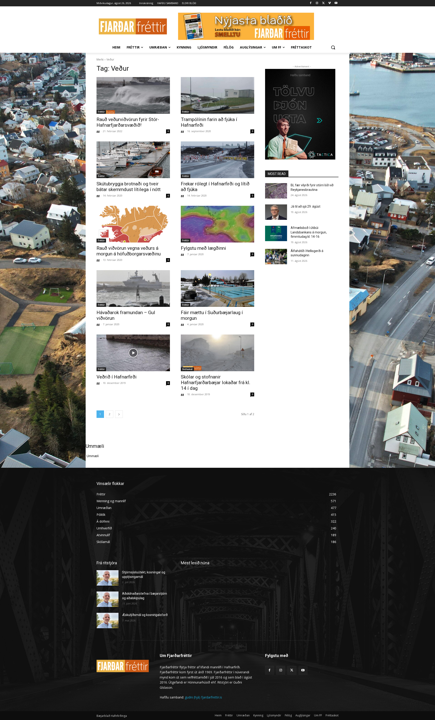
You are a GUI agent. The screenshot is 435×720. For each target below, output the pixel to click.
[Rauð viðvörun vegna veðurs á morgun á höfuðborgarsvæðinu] (133, 224)
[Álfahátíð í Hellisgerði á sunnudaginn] (276, 256)
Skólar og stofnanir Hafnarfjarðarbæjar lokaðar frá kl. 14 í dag (215, 382)
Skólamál (187, 369)
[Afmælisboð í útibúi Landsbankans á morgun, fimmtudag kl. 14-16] (276, 233)
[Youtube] (335, 3)
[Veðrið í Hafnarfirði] (133, 353)
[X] (323, 3)
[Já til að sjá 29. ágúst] (276, 212)
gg (98, 131)
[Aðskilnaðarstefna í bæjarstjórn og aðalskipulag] (107, 599)
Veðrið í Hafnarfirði (117, 377)
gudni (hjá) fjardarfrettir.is (203, 697)
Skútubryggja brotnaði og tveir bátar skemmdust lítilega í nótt (129, 186)
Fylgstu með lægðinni (203, 248)
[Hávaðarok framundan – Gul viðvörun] (133, 288)
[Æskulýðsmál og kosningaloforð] (107, 620)
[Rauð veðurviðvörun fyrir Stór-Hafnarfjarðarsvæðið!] (133, 95)
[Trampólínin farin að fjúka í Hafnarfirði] (217, 95)
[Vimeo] (329, 3)
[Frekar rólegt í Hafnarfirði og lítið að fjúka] (217, 159)
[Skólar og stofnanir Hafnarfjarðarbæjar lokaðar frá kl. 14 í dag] (217, 353)
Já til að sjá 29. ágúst (305, 206)
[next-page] (119, 414)
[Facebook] (310, 3)
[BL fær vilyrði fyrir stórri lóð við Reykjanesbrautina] (276, 191)
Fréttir (101, 111)
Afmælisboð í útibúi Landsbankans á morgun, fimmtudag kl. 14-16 (309, 232)
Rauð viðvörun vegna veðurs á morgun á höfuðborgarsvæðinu (129, 251)
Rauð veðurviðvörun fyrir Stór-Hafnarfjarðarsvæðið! (128, 122)
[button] (333, 47)
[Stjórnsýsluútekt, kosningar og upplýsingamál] (107, 578)
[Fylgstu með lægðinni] (217, 224)
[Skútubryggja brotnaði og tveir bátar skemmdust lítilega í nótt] (133, 159)
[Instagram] (317, 3)
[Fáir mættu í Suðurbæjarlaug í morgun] (217, 288)
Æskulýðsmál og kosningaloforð (145, 615)
